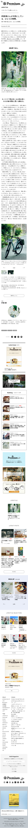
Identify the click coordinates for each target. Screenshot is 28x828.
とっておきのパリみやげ (16, 719)
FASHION (4, 717)
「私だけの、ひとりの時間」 (13, 38)
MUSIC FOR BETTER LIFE (17, 743)
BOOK (4, 737)
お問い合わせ (22, 825)
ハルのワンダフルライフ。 (17, 704)
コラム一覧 (13, 745)
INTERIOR (4, 722)
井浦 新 (4, 302)
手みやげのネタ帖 (15, 726)
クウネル (6, 824)
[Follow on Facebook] (23, 782)
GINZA (21, 823)
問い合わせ (4, 702)
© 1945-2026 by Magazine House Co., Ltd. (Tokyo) (14, 821)
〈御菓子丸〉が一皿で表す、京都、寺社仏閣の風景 (18, 711)
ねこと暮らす (14, 740)
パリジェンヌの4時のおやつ (17, 717)
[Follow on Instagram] (4, 782)
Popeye (10, 824)
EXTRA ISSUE (4, 744)
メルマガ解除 (14, 771)
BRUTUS (6, 823)
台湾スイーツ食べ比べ (16, 724)
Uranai (4, 738)
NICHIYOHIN (5, 731)
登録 (14, 769)
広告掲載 (4, 706)
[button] (4, 267)
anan (3, 823)
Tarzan (13, 824)
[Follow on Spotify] (18, 782)
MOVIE (4, 735)
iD (3, 729)
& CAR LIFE (14, 742)
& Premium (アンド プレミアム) (14, 4)
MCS (22, 824)
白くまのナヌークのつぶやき (17, 736)
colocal (16, 824)
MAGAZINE (5, 742)
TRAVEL (4, 721)
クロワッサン (17, 823)
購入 (12, 690)
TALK (3, 740)
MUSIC (4, 733)
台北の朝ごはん (14, 723)
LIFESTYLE (9, 9)
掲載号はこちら (14, 295)
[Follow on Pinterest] (20, 782)
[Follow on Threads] (10, 782)
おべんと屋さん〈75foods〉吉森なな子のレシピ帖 (18, 734)
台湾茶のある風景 (15, 721)
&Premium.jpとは (6, 700)
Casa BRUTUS (11, 823)
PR (3, 750)
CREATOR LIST (4, 710)
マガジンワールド (7, 825)
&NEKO (4, 728)
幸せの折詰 (13, 714)
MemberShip (6, 707)
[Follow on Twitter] (7, 782)
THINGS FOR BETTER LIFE (17, 699)
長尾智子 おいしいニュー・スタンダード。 (18, 729)
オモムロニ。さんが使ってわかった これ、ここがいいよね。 (18, 708)
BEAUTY (4, 724)
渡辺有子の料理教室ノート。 (17, 731)
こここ (19, 824)
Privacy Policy (16, 825)
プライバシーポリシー (14, 765)
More (14, 571)
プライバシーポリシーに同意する (15, 763)
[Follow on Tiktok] (15, 782)
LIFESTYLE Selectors (14, 613)
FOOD (4, 719)
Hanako (24, 823)
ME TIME (10, 330)
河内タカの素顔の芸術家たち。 (18, 738)
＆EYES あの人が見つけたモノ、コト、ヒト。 (18, 701)
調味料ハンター (14, 716)
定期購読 (4, 704)
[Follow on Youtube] (12, 782)
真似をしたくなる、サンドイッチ (18, 706)
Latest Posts (14, 525)
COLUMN (4, 726)
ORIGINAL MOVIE (5, 748)
